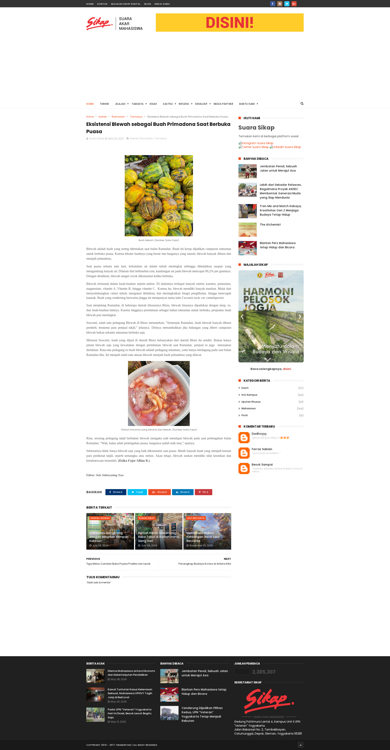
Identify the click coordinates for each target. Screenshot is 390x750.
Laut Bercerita (196, 518)
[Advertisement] (195, 68)
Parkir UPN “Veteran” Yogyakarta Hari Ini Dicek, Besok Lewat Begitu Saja (129, 713)
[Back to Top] (301, 745)
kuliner (103, 116)
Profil (245, 415)
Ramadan (118, 116)
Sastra (168, 104)
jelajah (120, 104)
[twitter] (286, 3)
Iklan (147, 3)
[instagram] (279, 3)
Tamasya (137, 104)
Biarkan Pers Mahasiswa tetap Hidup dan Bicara (278, 245)
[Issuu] (301, 2)
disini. (287, 369)
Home (90, 3)
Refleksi (184, 104)
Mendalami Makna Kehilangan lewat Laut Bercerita (202, 537)
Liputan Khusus (251, 401)
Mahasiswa (249, 408)
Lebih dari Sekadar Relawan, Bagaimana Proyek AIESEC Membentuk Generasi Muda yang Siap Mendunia (280, 191)
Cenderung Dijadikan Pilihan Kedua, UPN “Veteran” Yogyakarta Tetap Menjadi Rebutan (202, 714)
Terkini (104, 104)
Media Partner (223, 104)
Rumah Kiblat (147, 518)
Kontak (102, 3)
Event (245, 388)
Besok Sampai (262, 464)
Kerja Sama (162, 3)
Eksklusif (201, 104)
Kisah (153, 104)
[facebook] (272, 3)
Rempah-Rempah (100, 518)
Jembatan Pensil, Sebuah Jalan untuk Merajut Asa (278, 168)
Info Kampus (249, 395)
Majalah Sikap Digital (126, 3)
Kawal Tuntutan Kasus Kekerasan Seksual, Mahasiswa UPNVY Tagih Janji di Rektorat (130, 693)
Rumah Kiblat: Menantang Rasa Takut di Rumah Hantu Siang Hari (158, 537)
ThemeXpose (123, 745)
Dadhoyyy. (259, 434)
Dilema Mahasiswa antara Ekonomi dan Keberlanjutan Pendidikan (131, 673)
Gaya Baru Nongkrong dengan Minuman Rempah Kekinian (108, 537)
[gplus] (294, 3)
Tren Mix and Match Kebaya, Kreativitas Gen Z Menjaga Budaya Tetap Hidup (280, 210)
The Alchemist (270, 225)
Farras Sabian (262, 449)
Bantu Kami (247, 104)
